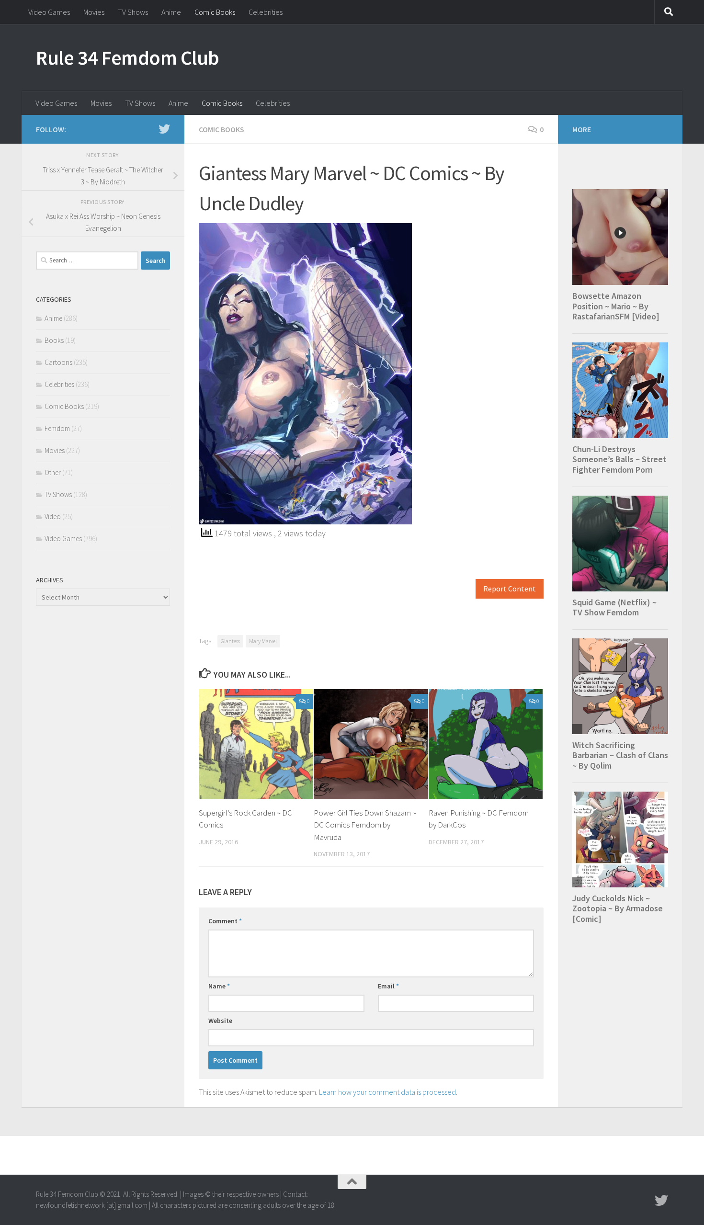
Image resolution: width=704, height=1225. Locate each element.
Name (219, 986)
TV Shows (133, 12)
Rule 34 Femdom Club (127, 57)
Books (54, 340)
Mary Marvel (263, 641)
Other (53, 472)
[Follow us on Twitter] (164, 129)
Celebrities (266, 12)
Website (220, 1020)
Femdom (57, 428)
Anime (171, 12)
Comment (225, 921)
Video (53, 516)
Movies (93, 12)
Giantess (230, 641)
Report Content (509, 588)
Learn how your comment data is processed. (388, 1092)
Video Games (49, 12)
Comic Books (214, 12)
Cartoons (58, 362)
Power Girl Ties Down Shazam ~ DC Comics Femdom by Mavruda (365, 824)
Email (388, 986)
